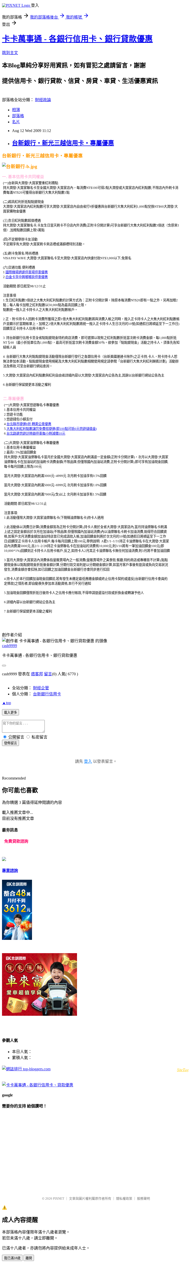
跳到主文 (10, 53)
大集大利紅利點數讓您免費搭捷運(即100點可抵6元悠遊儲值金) (51, 429)
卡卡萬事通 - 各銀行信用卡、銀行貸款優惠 (77, 38)
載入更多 (10, 712)
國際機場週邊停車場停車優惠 (27, 272)
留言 (48, 674)
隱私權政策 (124, 1198)
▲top (6, 703)
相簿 (16, 110)
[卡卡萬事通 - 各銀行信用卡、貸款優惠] (37, 1085)
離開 (29, 1258)
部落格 (18, 116)
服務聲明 (143, 1198)
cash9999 (9, 646)
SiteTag (183, 1069)
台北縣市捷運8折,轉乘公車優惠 (28, 424)
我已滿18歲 (12, 1258)
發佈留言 (10, 743)
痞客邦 (37, 674)
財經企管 (41, 688)
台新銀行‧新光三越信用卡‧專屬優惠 (63, 143)
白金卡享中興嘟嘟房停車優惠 (27, 277)
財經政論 (43, 100)
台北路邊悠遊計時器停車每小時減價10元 (35, 433)
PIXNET (58, 1198)
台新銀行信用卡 (47, 694)
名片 (16, 122)
